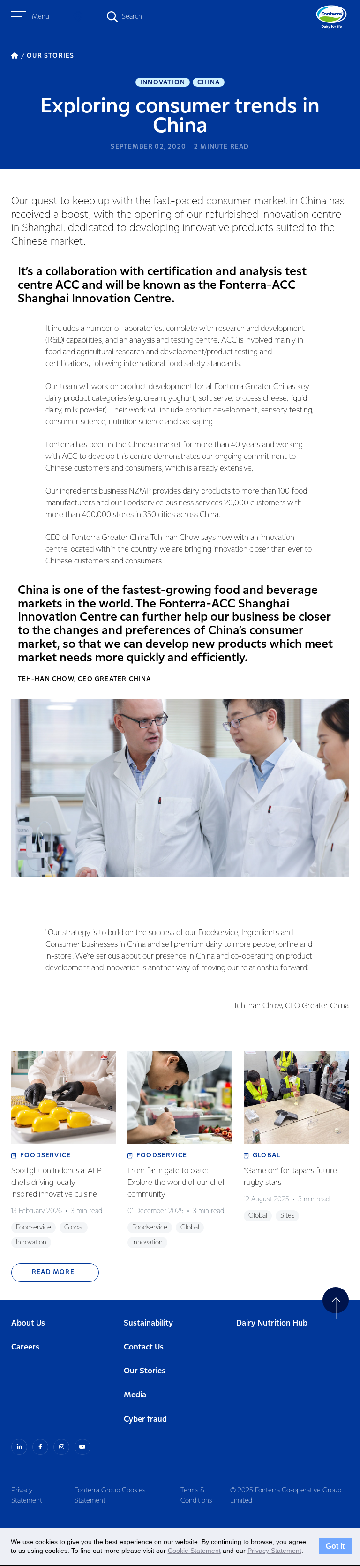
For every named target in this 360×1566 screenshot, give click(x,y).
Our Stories (144, 1371)
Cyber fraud (145, 1420)
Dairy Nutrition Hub (272, 1323)
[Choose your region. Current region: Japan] (77, 17)
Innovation (162, 82)
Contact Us (144, 1347)
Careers (25, 1347)
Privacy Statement (26, 1495)
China (208, 82)
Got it (335, 1546)
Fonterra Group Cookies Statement (110, 1495)
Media (135, 1395)
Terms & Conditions (196, 1495)
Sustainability (148, 1323)
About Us (28, 1323)
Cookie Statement (194, 1550)
